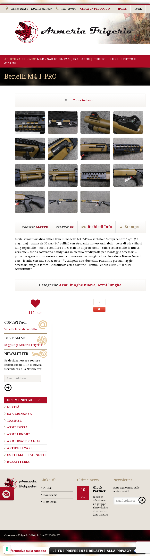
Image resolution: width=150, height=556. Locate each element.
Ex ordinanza (19, 413)
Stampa (132, 227)
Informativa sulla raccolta (27, 551)
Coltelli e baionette (27, 454)
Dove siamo (50, 495)
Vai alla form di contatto (20, 325)
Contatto (48, 488)
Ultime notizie (21, 400)
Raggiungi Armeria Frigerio (23, 341)
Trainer (14, 420)
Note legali (49, 501)
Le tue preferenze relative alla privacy (92, 551)
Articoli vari (19, 448)
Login (138, 8)
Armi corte (17, 427)
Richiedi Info (100, 227)
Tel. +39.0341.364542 (73, 8)
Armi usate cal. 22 (23, 441)
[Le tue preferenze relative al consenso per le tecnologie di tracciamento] (7, 549)
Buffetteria (18, 461)
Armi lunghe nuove (77, 285)
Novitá (13, 406)
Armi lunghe (109, 285)
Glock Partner (99, 489)
